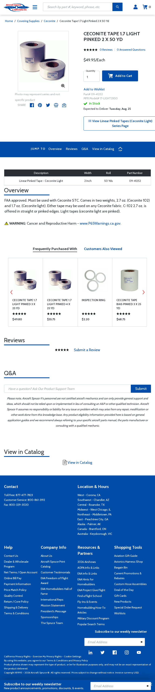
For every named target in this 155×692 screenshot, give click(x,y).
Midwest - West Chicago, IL (94, 509)
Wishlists (120, 613)
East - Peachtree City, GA (93, 519)
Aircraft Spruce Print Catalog (53, 564)
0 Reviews (106, 49)
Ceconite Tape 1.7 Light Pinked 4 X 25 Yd (59, 304)
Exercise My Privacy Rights (47, 656)
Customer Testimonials (55, 572)
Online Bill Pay (12, 578)
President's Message (53, 611)
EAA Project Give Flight (91, 590)
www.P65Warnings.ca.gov (100, 223)
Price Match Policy (15, 590)
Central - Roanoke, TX (91, 505)
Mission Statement (53, 605)
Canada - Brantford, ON (92, 529)
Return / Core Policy (16, 601)
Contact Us (11, 556)
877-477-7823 (24, 495)
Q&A (85, 149)
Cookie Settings (72, 656)
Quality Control (13, 596)
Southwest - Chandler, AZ (93, 500)
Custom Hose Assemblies (130, 584)
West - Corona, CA (89, 495)
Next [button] (143, 292)
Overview (55, 149)
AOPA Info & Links (88, 568)
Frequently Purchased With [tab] (55, 249)
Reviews (72, 149)
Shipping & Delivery (16, 607)
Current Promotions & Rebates (127, 576)
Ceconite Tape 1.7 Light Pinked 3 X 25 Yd (24, 304)
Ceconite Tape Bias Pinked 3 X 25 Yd (128, 304)
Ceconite (49, 21)
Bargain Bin (121, 567)
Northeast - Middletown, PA (94, 514)
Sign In (135, 7)
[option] (43, 61)
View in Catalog (103, 149)
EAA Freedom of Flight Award (54, 580)
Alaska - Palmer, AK (89, 524)
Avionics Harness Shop (128, 561)
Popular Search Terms (91, 624)
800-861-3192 (36, 500)
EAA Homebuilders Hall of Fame (56, 591)
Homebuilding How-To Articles (92, 610)
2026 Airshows (87, 562)
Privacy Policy (80, 660)
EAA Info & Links (87, 573)
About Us (46, 556)
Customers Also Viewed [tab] (103, 249)
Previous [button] (11, 292)
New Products (122, 601)
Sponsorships (49, 617)
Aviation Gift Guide (125, 556)
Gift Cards (120, 596)
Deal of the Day (124, 590)
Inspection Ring (93, 300)
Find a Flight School (90, 596)
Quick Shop (25, 320)
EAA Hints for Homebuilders (86, 582)
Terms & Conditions (16, 613)
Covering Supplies (28, 21)
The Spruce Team (52, 623)
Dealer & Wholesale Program (16, 564)
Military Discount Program (93, 618)
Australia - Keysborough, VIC (95, 534)
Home (9, 21)
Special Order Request (128, 607)
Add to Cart (122, 76)
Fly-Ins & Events (87, 602)
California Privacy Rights (17, 656)
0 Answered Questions (131, 49)
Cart (150, 7)
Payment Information (17, 584)
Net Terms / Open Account (20, 572)
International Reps (52, 599)
